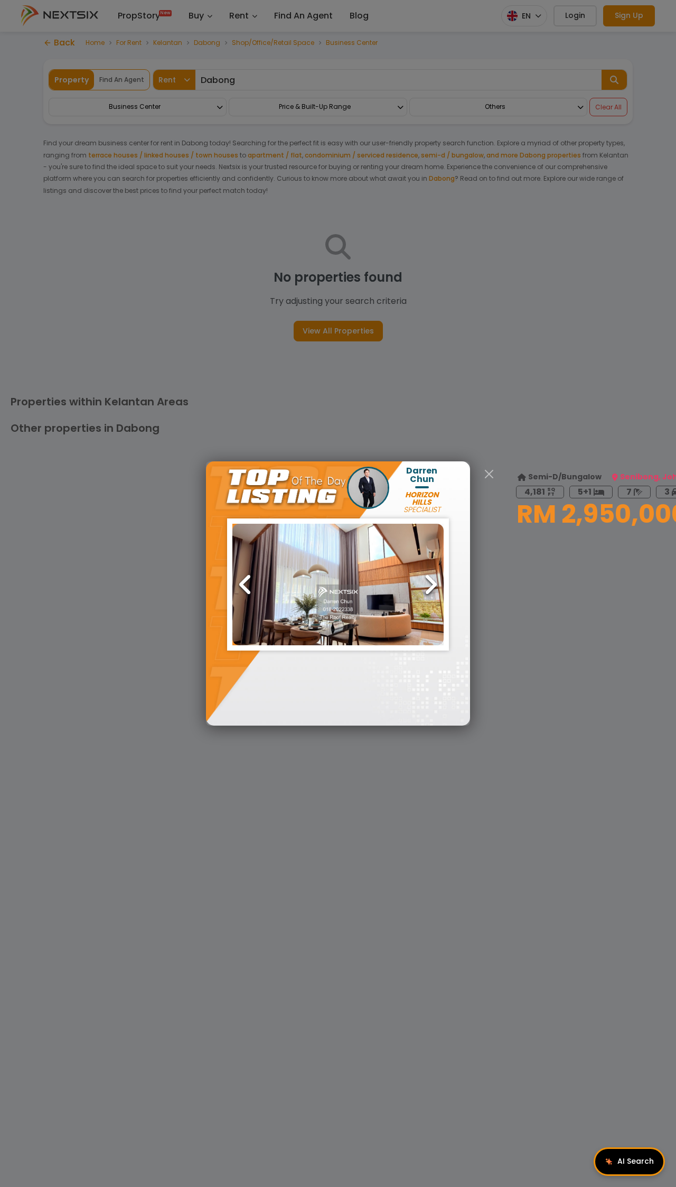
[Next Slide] (430, 584)
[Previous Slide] (245, 584)
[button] (338, 584)
